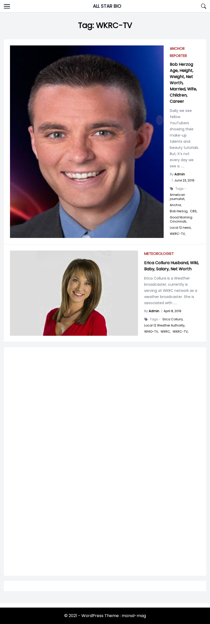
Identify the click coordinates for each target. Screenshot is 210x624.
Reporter (178, 55)
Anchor (177, 48)
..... (174, 302)
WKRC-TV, (177, 234)
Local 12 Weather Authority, (164, 325)
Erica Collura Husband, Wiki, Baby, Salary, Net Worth (171, 266)
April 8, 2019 (172, 311)
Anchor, (176, 205)
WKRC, (166, 332)
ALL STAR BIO (107, 6)
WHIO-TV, (151, 332)
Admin (154, 311)
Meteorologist (159, 253)
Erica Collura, (173, 319)
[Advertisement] (105, 416)
